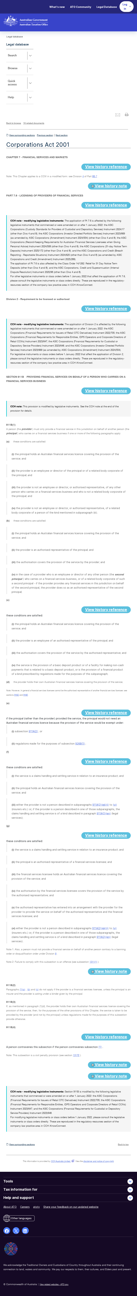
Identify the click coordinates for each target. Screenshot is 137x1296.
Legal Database (107, 6)
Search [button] (17, 58)
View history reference (106, 167)
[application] (19, 76)
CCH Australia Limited (62, 1161)
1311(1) (93, 962)
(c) (37, 989)
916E (25, 695)
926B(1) (80, 743)
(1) (100, 1046)
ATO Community (80, 6)
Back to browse (13, 123)
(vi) (115, 804)
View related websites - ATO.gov (54, 1285)
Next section (62, 135)
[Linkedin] (25, 1230)
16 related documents (33, 123)
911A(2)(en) (104, 813)
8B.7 (94, 176)
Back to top (123, 1145)
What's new (57, 6)
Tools (8, 1181)
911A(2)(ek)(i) (100, 804)
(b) (28, 989)
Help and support (18, 1197)
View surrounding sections (22, 135)
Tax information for (20, 1189)
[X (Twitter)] (16, 1230)
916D (16, 695)
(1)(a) (22, 989)
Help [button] (16, 100)
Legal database (17, 44)
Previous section (45, 135)
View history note (110, 186)
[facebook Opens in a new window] (6, 1230)
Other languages (21, 1218)
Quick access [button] (17, 85)
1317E (76, 1055)
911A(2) (33, 731)
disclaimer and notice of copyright (98, 1161)
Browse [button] (18, 71)
